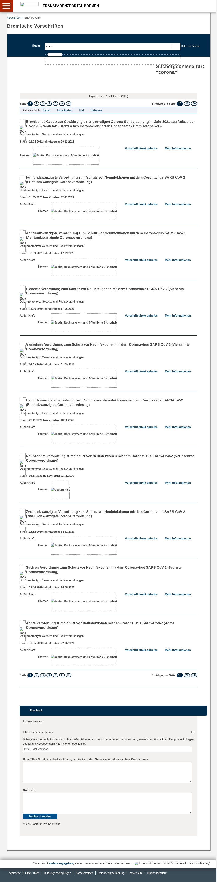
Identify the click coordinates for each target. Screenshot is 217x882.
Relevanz (96, 110)
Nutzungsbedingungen (57, 873)
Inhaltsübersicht (157, 873)
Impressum (136, 873)
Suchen (176, 46)
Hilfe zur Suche (190, 46)
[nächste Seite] (62, 103)
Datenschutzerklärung (111, 873)
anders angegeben (61, 863)
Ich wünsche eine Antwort (38, 732)
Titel (81, 110)
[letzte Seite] (68, 103)
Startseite (15, 873)
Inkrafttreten (64, 110)
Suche (36, 45)
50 (194, 103)
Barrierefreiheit (84, 873)
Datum (46, 110)
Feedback (36, 710)
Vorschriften (14, 17)
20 (186, 103)
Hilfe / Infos (32, 873)
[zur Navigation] (6, 6)
